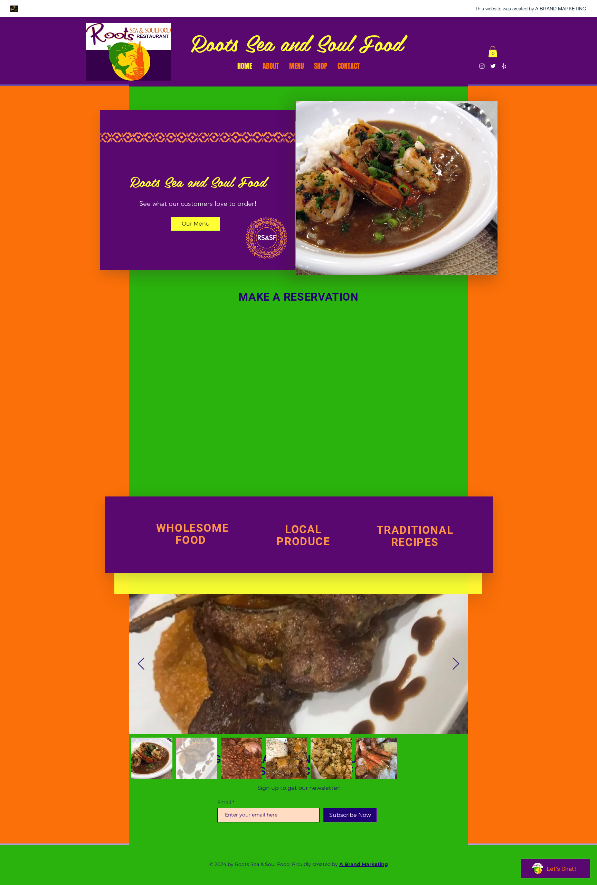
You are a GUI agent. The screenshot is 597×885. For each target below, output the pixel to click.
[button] (493, 51)
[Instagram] (481, 66)
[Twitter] (493, 66)
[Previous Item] (141, 664)
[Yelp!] (504, 66)
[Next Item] (456, 664)
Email (224, 802)
